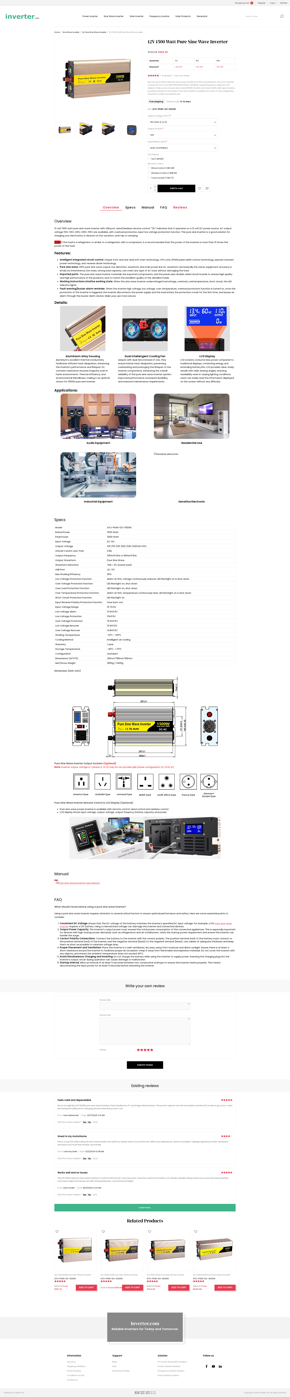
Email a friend (207, 188)
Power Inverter (90, 16)
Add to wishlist (199, 188)
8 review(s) (167, 76)
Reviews (180, 207)
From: (60, 1115)
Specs (130, 207)
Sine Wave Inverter (114, 16)
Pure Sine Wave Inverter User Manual (79, 883)
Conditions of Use (75, 1375)
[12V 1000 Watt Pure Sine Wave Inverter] (76, 1250)
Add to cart (176, 188)
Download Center (121, 1370)
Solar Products (183, 16)
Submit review (145, 1064)
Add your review (182, 76)
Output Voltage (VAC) (159, 115)
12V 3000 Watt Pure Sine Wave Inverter (165, 1274)
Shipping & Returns (76, 1366)
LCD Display (153, 154)
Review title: (105, 1000)
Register (261, 3)
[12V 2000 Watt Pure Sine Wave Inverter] (122, 1250)
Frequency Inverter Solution (171, 1370)
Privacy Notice (74, 1370)
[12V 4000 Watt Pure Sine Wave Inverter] (214, 1250)
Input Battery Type (157, 141)
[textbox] (262, 16)
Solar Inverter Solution (168, 1375)
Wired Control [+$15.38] (162, 168)
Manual (148, 207)
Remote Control (155, 163)
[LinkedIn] (220, 1366)
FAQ (163, 207)
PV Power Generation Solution (172, 1361)
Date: (84, 1115)
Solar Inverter (136, 16)
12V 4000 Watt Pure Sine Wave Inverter (211, 1274)
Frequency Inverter (159, 16)
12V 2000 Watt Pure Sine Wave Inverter (119, 1274)
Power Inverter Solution (169, 1366)
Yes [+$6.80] (157, 158)
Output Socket (155, 128)
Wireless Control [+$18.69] (164, 173)
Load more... (145, 1207)
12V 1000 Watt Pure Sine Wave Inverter (72, 1274)
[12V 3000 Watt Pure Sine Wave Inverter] (168, 1250)
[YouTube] (213, 1366)
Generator (202, 16)
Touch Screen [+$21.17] (162, 177)
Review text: (105, 1015)
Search (282, 16)
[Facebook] (206, 1366)
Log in (273, 3)
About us (71, 1361)
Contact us (72, 1379)
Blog (114, 1361)
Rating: (103, 1049)
